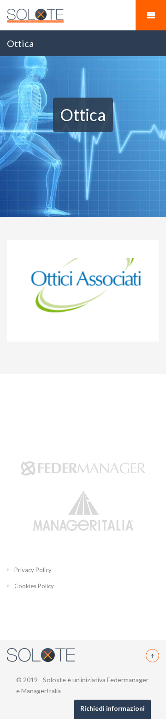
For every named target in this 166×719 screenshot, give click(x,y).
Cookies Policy (34, 586)
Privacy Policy (33, 570)
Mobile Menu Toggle (151, 15)
